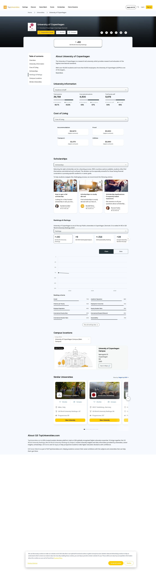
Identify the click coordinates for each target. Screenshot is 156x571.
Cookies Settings (32, 563)
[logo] (11, 7)
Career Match (43, 7)
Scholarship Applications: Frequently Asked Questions (115, 196)
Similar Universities (35, 82)
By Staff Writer (90, 206)
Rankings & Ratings (35, 75)
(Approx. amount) (73, 133)
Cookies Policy (58, 558)
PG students (69, 102)
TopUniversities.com (34, 440)
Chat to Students (73, 7)
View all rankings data (90, 325)
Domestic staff (110, 102)
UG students (58, 102)
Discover (33, 7)
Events (52, 7)
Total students (58, 94)
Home (30, 12)
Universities (40, 12)
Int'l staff (121, 102)
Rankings (25, 7)
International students (86, 94)
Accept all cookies (116, 563)
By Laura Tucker (115, 208)
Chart (106, 251)
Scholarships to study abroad (89, 195)
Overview (32, 60)
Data (120, 251)
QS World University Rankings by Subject (61, 442)
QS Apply (55, 445)
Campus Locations (35, 78)
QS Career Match (33, 449)
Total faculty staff (110, 94)
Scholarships (61, 7)
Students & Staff (60, 90)
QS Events (45, 445)
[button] (128, 398)
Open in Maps (104, 366)
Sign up (149, 7)
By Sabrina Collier (65, 206)
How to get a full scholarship (61, 195)
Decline (129, 563)
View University (70, 420)
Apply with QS (131, 7)
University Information (36, 64)
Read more (59, 73)
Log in (142, 7)
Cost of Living (33, 67)
